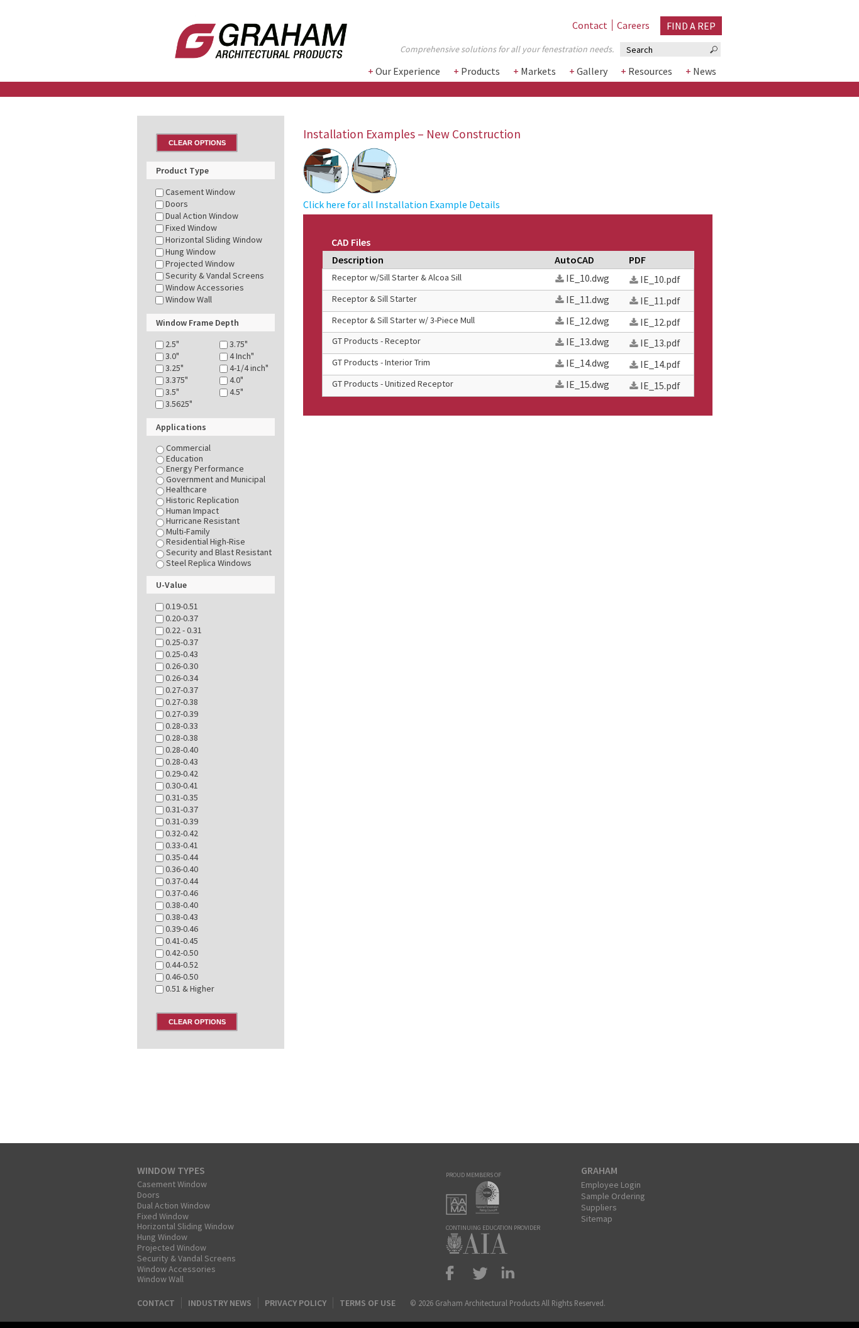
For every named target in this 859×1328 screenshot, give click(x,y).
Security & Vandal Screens (186, 1258)
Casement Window (172, 1184)
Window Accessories (176, 1269)
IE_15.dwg (587, 384)
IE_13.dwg (587, 341)
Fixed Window (163, 1216)
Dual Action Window (173, 1205)
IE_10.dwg (587, 278)
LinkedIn (505, 1273)
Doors (148, 1194)
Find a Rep (691, 25)
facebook (455, 1273)
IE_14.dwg (587, 363)
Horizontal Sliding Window (185, 1226)
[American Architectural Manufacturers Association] (459, 1211)
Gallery (592, 71)
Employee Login (611, 1184)
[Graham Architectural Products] (242, 36)
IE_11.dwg (587, 299)
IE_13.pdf (660, 342)
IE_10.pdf (660, 279)
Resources (650, 71)
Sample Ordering (613, 1196)
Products (480, 71)
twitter (480, 1273)
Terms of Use (368, 1303)
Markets (538, 71)
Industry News (220, 1303)
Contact (589, 25)
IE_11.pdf (660, 300)
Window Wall (160, 1279)
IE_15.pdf (660, 385)
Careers (633, 25)
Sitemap (596, 1218)
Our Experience (407, 71)
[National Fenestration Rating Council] (490, 1211)
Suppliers (599, 1207)
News (704, 71)
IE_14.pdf (660, 364)
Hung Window (162, 1236)
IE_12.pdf (660, 322)
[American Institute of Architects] (480, 1250)
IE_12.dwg (587, 320)
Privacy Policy (295, 1303)
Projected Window (171, 1247)
